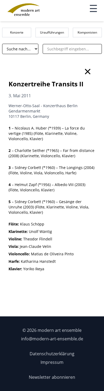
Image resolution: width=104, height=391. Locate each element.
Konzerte (16, 32)
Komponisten (87, 32)
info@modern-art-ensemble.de (52, 339)
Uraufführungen (52, 32)
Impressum (52, 362)
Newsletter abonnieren (52, 377)
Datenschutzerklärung (52, 354)
